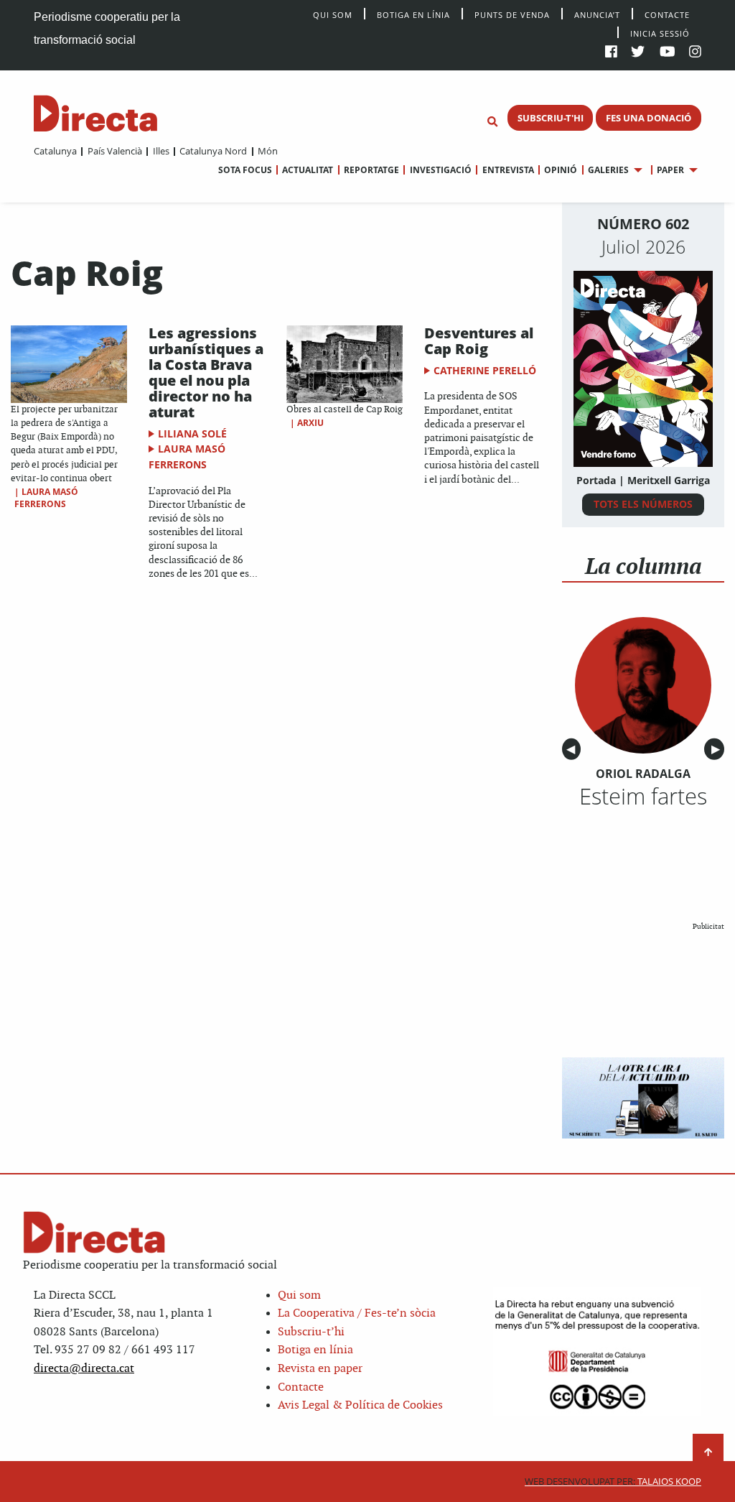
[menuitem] (55, 151)
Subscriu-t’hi (311, 1332)
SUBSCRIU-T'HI (551, 117)
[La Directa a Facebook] (611, 53)
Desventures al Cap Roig (478, 340)
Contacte (667, 14)
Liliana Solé (192, 433)
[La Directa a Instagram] (695, 53)
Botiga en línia (413, 14)
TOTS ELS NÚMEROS (643, 504)
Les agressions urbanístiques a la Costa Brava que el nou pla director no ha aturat (206, 372)
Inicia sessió (660, 32)
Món (268, 150)
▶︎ (717, 749)
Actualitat (307, 170)
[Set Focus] (492, 122)
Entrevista (507, 170)
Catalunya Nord (213, 150)
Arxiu (310, 422)
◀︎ (573, 749)
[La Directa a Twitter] (638, 53)
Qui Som (332, 15)
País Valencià (114, 150)
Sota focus (245, 170)
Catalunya (55, 150)
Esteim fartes (643, 796)
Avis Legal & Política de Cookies (360, 1405)
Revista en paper (320, 1369)
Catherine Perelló (485, 370)
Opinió (560, 170)
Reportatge (371, 170)
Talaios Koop (613, 1481)
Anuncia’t (597, 14)
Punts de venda (512, 14)
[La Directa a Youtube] (667, 53)
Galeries (608, 170)
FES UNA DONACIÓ (648, 117)
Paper (670, 170)
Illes (161, 150)
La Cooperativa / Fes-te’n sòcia (357, 1313)
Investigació (440, 170)
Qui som (299, 1295)
